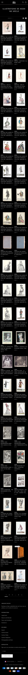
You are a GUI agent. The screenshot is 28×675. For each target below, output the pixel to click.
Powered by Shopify (18, 664)
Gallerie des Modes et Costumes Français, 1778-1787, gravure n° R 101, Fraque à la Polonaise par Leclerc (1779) (20, 39)
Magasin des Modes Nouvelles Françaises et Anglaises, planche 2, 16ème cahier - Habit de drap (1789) (20, 396)
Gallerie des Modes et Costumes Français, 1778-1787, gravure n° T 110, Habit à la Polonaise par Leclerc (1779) (7, 62)
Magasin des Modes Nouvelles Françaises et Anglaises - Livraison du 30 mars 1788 (7, 253)
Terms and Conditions (6, 620)
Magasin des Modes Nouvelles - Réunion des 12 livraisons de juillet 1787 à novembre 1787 (20, 562)
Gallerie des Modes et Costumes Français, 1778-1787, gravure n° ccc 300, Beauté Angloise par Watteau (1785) (20, 300)
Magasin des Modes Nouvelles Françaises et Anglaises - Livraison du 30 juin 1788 (20, 253)
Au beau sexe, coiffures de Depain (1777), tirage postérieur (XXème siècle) (6, 562)
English (20, 661)
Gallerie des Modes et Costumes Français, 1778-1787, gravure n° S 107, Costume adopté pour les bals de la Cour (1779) (7, 229)
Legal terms (4, 615)
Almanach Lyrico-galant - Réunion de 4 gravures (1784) (7, 586)
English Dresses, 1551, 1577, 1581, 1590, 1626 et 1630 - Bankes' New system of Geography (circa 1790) (20, 491)
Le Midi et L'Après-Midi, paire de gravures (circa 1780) (7, 348)
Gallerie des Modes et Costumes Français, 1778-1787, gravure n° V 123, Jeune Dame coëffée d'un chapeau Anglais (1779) (20, 110)
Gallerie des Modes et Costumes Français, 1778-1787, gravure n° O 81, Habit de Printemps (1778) (20, 181)
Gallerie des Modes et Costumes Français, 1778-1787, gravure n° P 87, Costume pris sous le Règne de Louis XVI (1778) (20, 205)
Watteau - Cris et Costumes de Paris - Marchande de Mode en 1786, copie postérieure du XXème (7, 86)
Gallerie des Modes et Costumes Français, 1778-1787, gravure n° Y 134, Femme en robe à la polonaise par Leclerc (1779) (20, 586)
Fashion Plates (4, 635)
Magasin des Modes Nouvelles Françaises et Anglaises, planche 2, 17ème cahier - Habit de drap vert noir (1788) (7, 396)
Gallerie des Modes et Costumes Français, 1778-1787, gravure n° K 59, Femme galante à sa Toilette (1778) (7, 110)
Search (3, 630)
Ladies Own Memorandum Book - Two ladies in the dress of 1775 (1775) (6, 443)
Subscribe (7, 656)
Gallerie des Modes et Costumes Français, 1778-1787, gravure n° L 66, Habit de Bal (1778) (7, 134)
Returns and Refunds (6, 618)
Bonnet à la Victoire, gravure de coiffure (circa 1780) (20, 515)
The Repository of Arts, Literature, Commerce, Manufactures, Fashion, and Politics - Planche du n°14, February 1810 (20, 467)
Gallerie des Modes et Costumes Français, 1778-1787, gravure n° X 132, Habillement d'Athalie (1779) (20, 158)
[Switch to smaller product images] (26, 18)
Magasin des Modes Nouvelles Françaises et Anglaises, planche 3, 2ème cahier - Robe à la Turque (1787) (7, 420)
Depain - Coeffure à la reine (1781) (20, 61)
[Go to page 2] (21, 595)
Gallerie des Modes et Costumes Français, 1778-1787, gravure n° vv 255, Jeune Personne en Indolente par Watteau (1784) (7, 300)
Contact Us (4, 622)
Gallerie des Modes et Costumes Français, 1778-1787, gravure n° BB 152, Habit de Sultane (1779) (20, 229)
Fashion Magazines (5, 637)
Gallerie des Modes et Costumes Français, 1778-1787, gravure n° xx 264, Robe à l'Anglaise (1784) (20, 277)
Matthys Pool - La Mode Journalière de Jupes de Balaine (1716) (20, 372)
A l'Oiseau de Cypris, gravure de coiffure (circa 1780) (6, 515)
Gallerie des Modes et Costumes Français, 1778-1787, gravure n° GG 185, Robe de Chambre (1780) (7, 181)
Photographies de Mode (7, 640)
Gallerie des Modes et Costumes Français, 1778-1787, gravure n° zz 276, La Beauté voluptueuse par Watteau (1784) (7, 277)
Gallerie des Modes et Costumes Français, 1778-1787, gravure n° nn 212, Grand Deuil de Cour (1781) (7, 205)
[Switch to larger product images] (23, 18)
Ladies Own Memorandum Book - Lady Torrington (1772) (20, 443)
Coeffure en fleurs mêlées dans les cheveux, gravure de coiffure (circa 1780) (7, 539)
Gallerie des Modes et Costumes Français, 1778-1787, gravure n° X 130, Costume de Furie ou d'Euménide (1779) (7, 158)
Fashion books (4, 632)
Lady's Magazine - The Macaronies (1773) (7, 490)
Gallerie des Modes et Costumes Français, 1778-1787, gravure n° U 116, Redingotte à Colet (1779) (20, 324)
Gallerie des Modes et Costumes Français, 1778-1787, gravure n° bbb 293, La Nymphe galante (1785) (7, 324)
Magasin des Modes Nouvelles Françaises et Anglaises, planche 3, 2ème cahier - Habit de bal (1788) (20, 420)
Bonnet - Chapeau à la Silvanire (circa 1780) (20, 347)
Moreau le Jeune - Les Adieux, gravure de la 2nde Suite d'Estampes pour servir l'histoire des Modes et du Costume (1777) (7, 372)
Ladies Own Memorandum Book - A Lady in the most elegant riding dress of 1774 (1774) (7, 467)
